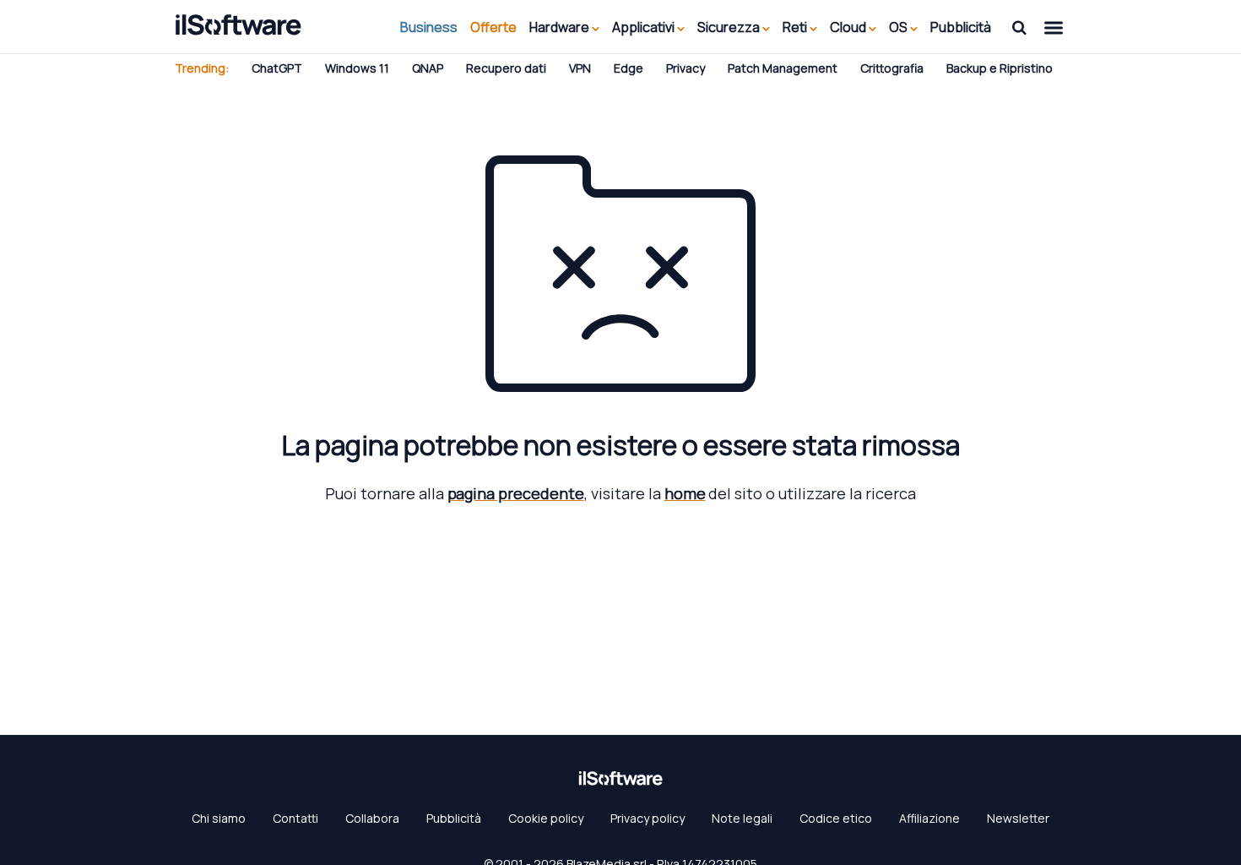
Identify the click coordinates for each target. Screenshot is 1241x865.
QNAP (427, 68)
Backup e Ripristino (999, 68)
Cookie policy (545, 818)
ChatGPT (277, 68)
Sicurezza (729, 27)
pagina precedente (515, 493)
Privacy (685, 68)
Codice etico (835, 818)
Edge (628, 68)
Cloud (849, 27)
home (685, 493)
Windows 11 (357, 68)
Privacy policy (647, 818)
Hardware (560, 27)
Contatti (295, 818)
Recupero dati (506, 68)
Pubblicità (960, 27)
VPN (580, 68)
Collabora (372, 818)
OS (899, 27)
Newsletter (1018, 818)
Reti (796, 27)
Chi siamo (219, 818)
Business (429, 27)
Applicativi (644, 27)
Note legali (742, 818)
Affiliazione (929, 818)
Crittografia (892, 68)
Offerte (493, 27)
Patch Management (782, 68)
